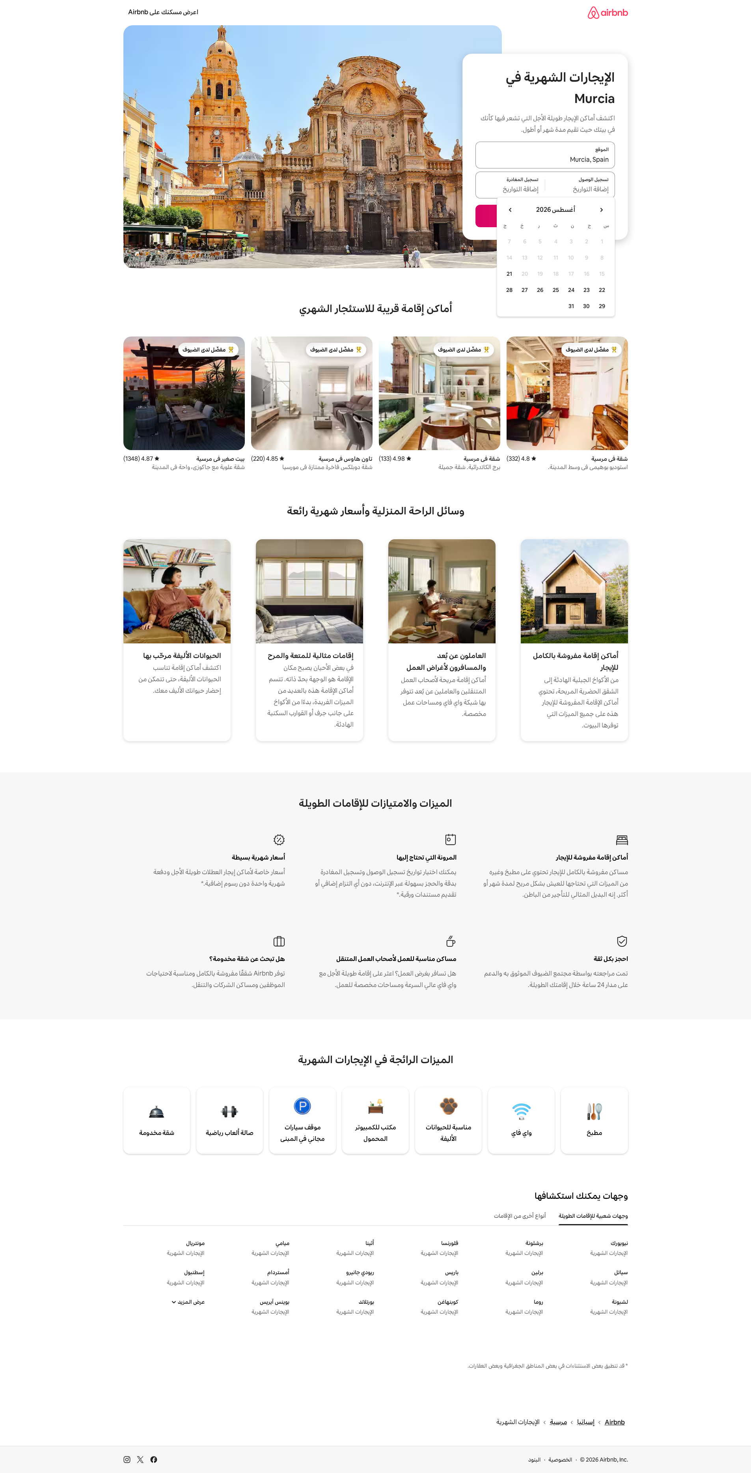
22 (602, 289)
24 (571, 289)
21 (509, 273)
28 (509, 289)
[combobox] (545, 159)
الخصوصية (560, 1459)
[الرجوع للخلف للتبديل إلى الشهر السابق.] (601, 209)
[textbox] (580, 189)
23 (586, 289)
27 (525, 289)
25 (556, 289)
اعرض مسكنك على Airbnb (163, 12)
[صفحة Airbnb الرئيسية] (608, 12)
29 (602, 306)
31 (571, 306)
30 (586, 306)
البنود (534, 1459)
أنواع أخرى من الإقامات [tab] (520, 1215)
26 (540, 289)
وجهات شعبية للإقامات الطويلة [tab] (593, 1215)
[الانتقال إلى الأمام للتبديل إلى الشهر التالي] (510, 209)
